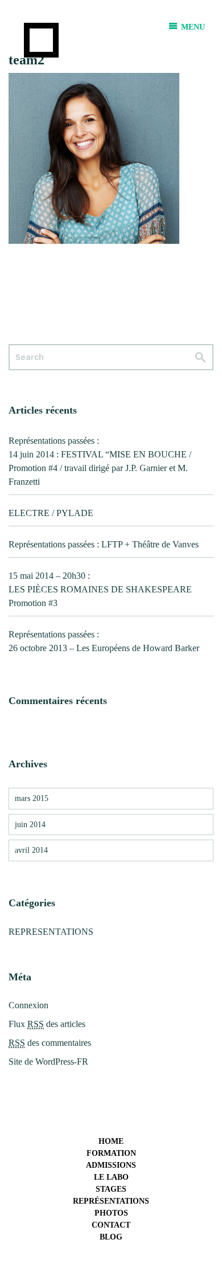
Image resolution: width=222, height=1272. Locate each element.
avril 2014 (31, 850)
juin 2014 (30, 824)
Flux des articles (47, 1024)
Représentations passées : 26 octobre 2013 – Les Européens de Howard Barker (104, 641)
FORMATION (111, 1153)
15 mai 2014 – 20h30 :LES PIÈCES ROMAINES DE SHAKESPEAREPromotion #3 (100, 589)
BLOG (111, 1237)
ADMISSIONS (111, 1165)
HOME (111, 1141)
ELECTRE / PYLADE (51, 513)
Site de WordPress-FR (48, 1061)
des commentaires (50, 1043)
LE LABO (111, 1177)
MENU (192, 27)
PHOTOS (111, 1213)
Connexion (28, 1005)
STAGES (111, 1189)
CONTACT (111, 1225)
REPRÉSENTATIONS (111, 1201)
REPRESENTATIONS (51, 931)
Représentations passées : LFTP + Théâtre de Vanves (104, 544)
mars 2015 (31, 798)
